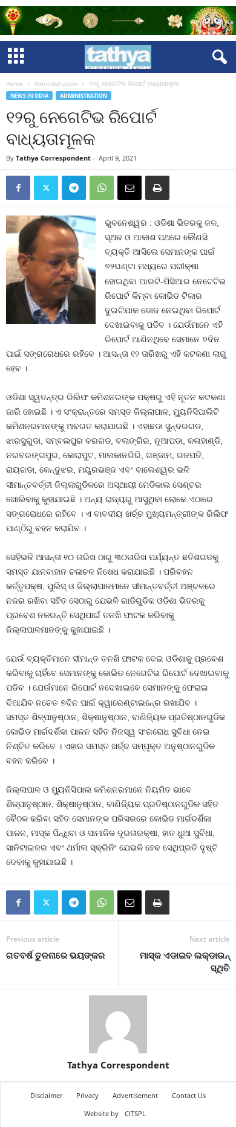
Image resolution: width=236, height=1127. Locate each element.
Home (14, 83)
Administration (55, 83)
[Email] (129, 188)
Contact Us (189, 1095)
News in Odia (29, 96)
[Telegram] (74, 188)
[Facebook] (18, 188)
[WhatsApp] (102, 188)
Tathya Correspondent (53, 157)
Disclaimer (46, 1095)
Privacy (87, 1095)
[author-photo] (118, 1024)
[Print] (157, 188)
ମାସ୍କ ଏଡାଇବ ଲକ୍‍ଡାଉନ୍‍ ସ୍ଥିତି (185, 961)
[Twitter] (46, 188)
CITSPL (135, 1113)
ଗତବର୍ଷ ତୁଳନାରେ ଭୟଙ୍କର (55, 955)
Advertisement (135, 1095)
